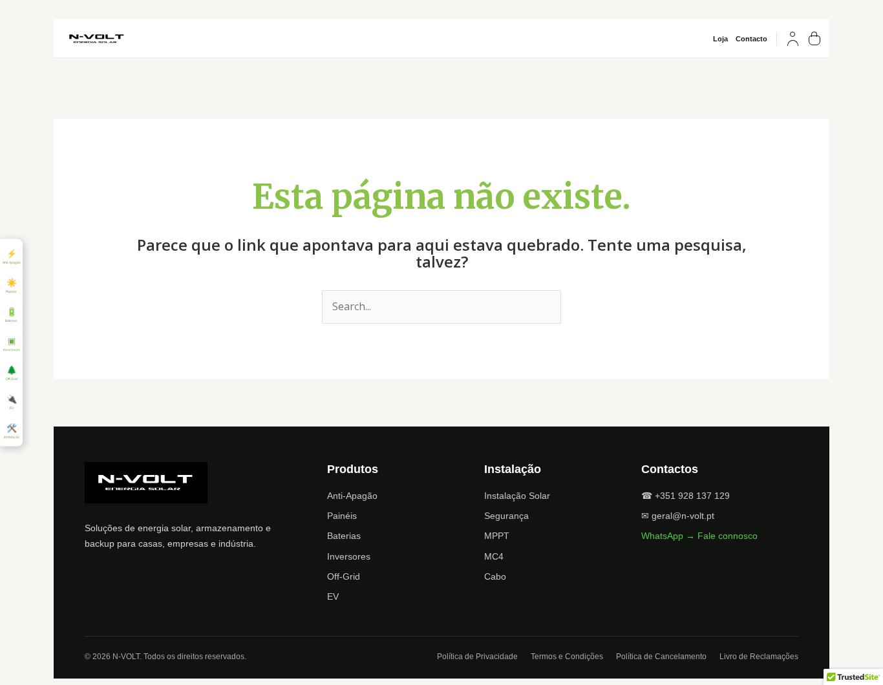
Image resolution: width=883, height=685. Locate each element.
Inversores (348, 556)
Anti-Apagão (352, 495)
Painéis (342, 516)
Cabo (495, 576)
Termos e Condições (567, 656)
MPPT (496, 536)
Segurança (506, 516)
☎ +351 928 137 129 (685, 495)
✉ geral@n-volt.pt (677, 516)
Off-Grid (343, 576)
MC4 (494, 556)
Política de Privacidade (477, 656)
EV (333, 596)
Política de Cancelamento (661, 656)
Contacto (751, 39)
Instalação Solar (517, 495)
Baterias (344, 536)
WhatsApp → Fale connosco (699, 536)
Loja (720, 39)
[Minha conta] (793, 39)
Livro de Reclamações (758, 656)
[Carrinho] (814, 39)
